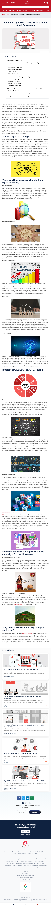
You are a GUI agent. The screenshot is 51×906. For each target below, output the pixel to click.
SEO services (21, 411)
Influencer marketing (7, 512)
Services (44, 851)
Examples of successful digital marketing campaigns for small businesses (27, 88)
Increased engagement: (16, 67)
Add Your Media (40, 863)
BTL (31, 859)
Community (25, 867)
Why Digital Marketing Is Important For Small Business (21, 669)
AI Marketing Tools (23, 861)
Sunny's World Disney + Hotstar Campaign (21, 93)
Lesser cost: (13, 71)
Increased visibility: (14, 65)
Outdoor (33, 10)
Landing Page (21, 853)
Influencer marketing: (15, 85)
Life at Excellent (21, 851)
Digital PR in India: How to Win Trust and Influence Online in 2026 (24, 781)
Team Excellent (13, 851)
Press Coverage (7, 865)
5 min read (44, 52)
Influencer (22, 859)
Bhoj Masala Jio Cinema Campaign (18, 90)
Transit (25, 10)
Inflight (27, 859)
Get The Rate (25, 831)
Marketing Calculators (17, 865)
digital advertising (18, 604)
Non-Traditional (23, 858)
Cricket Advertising (33, 867)
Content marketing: (15, 81)
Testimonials (38, 851)
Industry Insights (27, 865)
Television (42, 858)
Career (27, 851)
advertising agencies (27, 633)
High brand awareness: (16, 69)
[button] (3, 3)
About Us (6, 851)
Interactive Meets (10, 863)
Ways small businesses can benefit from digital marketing (23, 63)
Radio (6, 10)
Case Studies (35, 853)
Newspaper (30, 858)
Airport (16, 861)
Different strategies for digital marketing (19, 77)
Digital (19, 10)
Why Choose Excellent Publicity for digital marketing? (22, 96)
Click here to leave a (25, 877)
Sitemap (14, 853)
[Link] (44, 3)
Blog (26, 853)
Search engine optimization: (17, 79)
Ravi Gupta (6, 676)
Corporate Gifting (9, 861)
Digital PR (17, 859)
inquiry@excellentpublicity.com (27, 875)
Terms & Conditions (25, 897)
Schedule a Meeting (25, 834)
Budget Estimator (43, 865)
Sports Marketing (36, 859)
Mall (47, 858)
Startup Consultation (17, 867)
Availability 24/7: (14, 74)
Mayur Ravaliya (7, 705)
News (29, 853)
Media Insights (35, 865)
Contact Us (25, 871)
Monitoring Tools (32, 861)
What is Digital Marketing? (15, 60)
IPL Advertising (19, 863)
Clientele (32, 851)
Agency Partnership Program (29, 863)
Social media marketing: (16, 83)
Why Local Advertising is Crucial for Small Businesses (20, 753)
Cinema (12, 10)
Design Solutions (40, 861)
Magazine (40, 10)
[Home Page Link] (27, 2)
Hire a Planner (25, 873)
